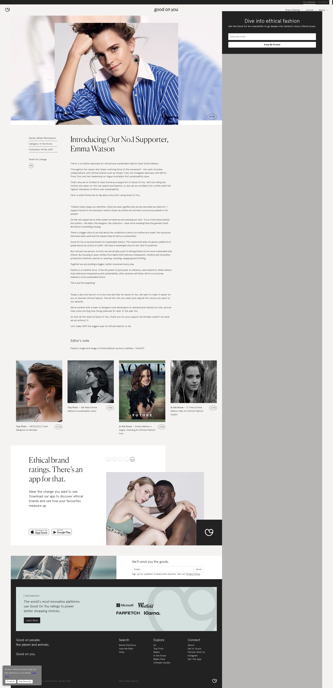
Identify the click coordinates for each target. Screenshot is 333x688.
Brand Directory (127, 645)
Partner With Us (196, 652)
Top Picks (158, 648)
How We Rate (126, 648)
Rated (156, 652)
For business (323, 2)
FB (31, 166)
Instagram (193, 655)
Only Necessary (25, 681)
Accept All (11, 681)
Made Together (132, 681)
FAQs (121, 652)
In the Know (46, 143)
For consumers (309, 2)
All (154, 645)
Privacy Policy (193, 574)
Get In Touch (194, 648)
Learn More (32, 620)
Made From (159, 659)
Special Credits (65, 681)
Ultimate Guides (161, 662)
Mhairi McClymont (46, 138)
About (191, 645)
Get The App (194, 659)
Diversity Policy (51, 681)
